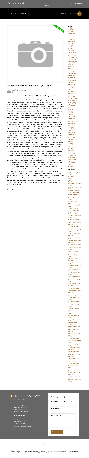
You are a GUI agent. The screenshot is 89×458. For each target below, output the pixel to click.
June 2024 (71, 88)
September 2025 (72, 61)
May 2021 (70, 147)
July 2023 (70, 107)
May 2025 (70, 68)
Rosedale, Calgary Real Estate (19, 90)
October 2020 (72, 159)
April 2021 (70, 148)
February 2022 (72, 132)
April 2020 (70, 166)
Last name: (68, 401)
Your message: (56, 415)
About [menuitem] (46, 5)
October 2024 (72, 81)
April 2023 (70, 113)
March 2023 (71, 114)
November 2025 (72, 57)
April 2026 (70, 48)
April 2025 (70, 70)
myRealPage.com (47, 444)
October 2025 (72, 59)
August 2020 (71, 163)
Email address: (56, 408)
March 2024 (71, 93)
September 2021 (72, 139)
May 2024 (70, 89)
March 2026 (71, 50)
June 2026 (71, 45)
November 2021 (72, 136)
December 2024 (72, 77)
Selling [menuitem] (50, 2)
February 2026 (72, 52)
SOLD (81, 9)
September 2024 (72, 82)
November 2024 (72, 79)
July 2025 (70, 64)
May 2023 (70, 111)
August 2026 (71, 41)
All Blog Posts (71, 28)
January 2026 (71, 54)
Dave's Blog (71, 30)
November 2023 (72, 100)
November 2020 (72, 157)
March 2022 (71, 130)
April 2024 (70, 91)
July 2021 (70, 143)
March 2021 (71, 150)
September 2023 (72, 104)
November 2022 (72, 120)
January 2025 (71, 75)
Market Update (60, 2)
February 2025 (72, 73)
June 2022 (70, 127)
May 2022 (70, 129)
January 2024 (71, 97)
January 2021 (71, 154)
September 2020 (72, 161)
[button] (14, 415)
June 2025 (71, 66)
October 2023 (72, 102)
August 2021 (71, 141)
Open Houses (71, 33)
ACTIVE (76, 9)
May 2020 (70, 164)
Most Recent (71, 40)
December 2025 (72, 56)
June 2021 (70, 145)
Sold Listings (71, 35)
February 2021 (72, 152)
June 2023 (70, 109)
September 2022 (72, 122)
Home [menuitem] (28, 2)
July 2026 (70, 43)
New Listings (71, 31)
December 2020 (72, 155)
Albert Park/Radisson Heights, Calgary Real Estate (74, 172)
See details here (55, 96)
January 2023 (71, 118)
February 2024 (72, 95)
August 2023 (71, 106)
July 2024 (70, 86)
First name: (54, 401)
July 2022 (70, 125)
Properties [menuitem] (35, 2)
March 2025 (71, 72)
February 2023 (72, 116)
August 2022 (71, 123)
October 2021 (71, 138)
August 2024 (71, 84)
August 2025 (71, 63)
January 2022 (71, 134)
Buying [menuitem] (44, 2)
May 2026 (70, 47)
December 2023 (72, 98)
